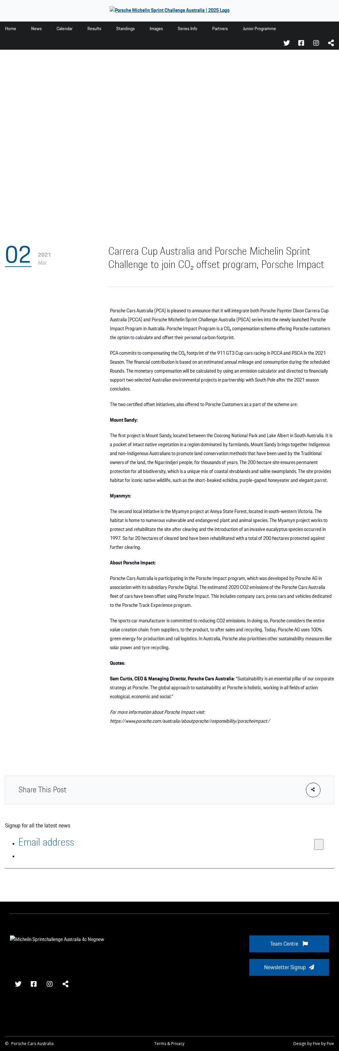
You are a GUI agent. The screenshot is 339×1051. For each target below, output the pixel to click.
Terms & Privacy (169, 1043)
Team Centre (285, 944)
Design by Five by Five (313, 1043)
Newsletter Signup (285, 968)
